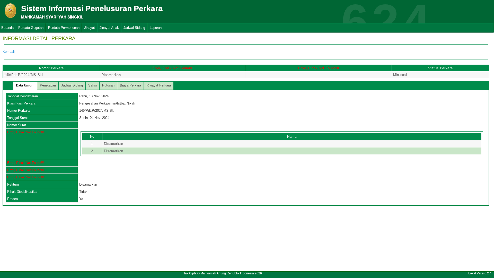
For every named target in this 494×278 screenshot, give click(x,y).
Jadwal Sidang (134, 28)
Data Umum (25, 85)
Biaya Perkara (130, 85)
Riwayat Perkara (158, 85)
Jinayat (89, 28)
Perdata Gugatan (30, 28)
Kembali (9, 52)
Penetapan (48, 85)
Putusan (108, 85)
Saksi (92, 85)
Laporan (156, 28)
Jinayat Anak (109, 28)
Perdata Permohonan (64, 28)
